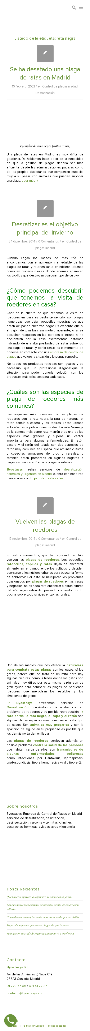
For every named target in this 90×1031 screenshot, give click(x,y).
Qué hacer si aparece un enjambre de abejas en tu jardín (39, 897)
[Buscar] (72, 8)
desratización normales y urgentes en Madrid (45, 471)
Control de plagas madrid (60, 86)
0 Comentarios (48, 241)
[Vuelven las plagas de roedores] (45, 505)
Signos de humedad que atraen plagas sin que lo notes (38, 925)
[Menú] (81, 9)
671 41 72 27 (38, 986)
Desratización (45, 93)
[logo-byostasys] (37, 8)
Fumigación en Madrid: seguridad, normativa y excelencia (40, 933)
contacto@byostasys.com (25, 993)
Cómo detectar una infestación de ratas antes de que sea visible (43, 917)
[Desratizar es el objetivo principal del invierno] (45, 208)
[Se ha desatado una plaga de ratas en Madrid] (45, 53)
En (19, 703)
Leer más (28, 181)
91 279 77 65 (16, 986)
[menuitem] (72, 8)
